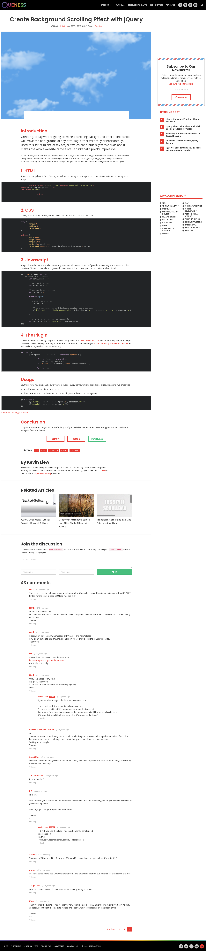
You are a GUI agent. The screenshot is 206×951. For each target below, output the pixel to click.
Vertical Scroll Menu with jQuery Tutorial (182, 141)
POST (114, 572)
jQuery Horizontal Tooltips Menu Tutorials (182, 120)
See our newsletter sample (181, 83)
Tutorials (120, 5)
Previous (111, 929)
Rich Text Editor (192, 219)
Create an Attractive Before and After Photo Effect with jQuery (74, 523)
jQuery (64, 450)
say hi (103, 470)
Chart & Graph (169, 217)
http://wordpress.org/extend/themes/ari (47, 660)
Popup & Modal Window (191, 215)
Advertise (170, 5)
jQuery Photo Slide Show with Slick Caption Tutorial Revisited (183, 127)
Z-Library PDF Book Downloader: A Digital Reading (183, 134)
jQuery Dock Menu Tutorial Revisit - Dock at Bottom (35, 521)
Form (164, 226)
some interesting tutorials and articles (111, 343)
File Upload (167, 223)
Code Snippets (156, 5)
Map (187, 203)
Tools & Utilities (192, 228)
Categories (106, 5)
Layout (165, 234)
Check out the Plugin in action (14, 412)
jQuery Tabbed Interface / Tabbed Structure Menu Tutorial (183, 149)
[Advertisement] (76, 118)
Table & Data (190, 225)
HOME (5, 946)
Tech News (46, 946)
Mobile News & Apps (137, 5)
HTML (43, 450)
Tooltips (189, 231)
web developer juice (90, 340)
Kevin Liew (64, 26)
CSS (36, 450)
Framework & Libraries (168, 230)
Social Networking (193, 222)
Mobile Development (191, 210)
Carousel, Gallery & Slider (170, 213)
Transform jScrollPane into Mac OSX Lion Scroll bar (114, 521)
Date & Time (167, 220)
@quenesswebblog (42, 473)
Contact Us (72, 946)
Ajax (164, 203)
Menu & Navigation (193, 206)
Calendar (166, 209)
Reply (33, 599)
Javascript (53, 450)
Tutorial (75, 450)
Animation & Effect (171, 206)
